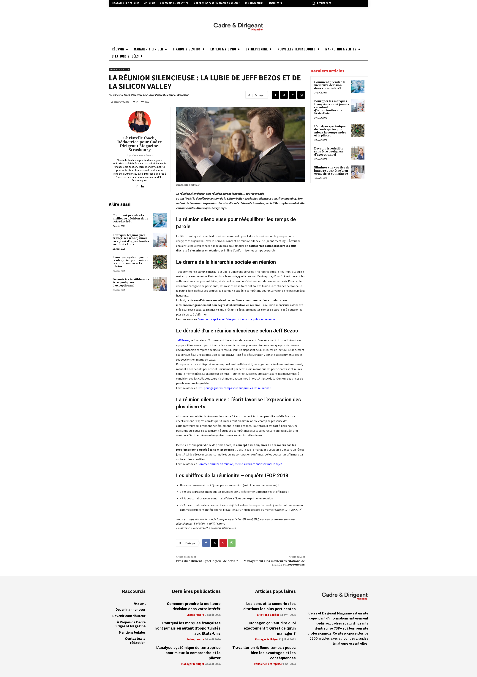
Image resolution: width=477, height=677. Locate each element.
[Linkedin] (142, 185)
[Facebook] (275, 95)
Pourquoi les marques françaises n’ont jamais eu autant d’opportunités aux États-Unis (131, 239)
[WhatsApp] (301, 95)
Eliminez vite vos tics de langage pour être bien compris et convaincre (331, 171)
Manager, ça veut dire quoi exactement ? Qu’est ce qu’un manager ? (270, 628)
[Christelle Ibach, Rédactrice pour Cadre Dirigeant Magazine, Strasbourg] (139, 122)
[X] (284, 95)
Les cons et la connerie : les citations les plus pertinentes (269, 606)
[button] (321, 3)
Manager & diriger (119, 69)
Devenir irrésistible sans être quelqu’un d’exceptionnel (131, 282)
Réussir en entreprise (268, 664)
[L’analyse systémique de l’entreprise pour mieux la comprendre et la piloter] (160, 262)
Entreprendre (195, 615)
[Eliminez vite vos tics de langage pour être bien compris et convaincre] (357, 172)
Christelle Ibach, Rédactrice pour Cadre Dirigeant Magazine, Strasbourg (150, 94)
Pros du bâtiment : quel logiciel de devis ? (207, 561)
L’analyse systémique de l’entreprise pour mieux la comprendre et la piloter (130, 262)
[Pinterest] (292, 95)
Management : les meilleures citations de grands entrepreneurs (274, 562)
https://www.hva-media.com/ (140, 155)
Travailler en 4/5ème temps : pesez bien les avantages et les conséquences (264, 653)
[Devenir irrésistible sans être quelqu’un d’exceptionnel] (160, 284)
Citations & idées (268, 615)
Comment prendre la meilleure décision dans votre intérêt (130, 218)
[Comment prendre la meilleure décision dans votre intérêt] (160, 220)
